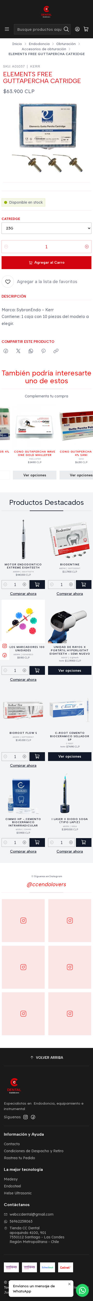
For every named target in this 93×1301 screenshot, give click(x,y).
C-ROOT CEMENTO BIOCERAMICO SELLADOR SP (69, 736)
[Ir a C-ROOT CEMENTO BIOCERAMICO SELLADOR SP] (69, 707)
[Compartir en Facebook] (6, 351)
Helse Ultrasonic (18, 1193)
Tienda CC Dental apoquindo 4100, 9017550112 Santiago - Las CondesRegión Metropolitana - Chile (37, 1235)
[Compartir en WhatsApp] (31, 351)
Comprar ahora (23, 593)
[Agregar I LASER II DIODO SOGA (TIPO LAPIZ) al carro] (83, 842)
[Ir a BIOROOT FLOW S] (23, 707)
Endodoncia (39, 44)
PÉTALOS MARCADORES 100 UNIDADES (23, 648)
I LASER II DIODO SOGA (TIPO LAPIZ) (70, 820)
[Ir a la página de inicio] (46, 11)
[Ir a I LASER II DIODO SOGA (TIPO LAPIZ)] (69, 793)
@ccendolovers (46, 884)
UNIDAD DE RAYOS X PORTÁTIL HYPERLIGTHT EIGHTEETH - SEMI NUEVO (70, 650)
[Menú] (7, 29)
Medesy (11, 1179)
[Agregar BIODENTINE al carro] (83, 584)
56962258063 (21, 1221)
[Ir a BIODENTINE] (69, 539)
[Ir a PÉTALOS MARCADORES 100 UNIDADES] (23, 621)
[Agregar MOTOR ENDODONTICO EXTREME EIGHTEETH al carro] (37, 584)
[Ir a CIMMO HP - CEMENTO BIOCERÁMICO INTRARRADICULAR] (23, 793)
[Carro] (86, 29)
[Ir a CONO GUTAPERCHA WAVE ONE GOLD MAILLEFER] (29, 426)
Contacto (12, 1144)
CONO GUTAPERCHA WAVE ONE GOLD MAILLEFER (29, 453)
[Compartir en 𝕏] (18, 351)
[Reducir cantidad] (6, 246)
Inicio (17, 44)
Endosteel (12, 1186)
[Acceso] (77, 29)
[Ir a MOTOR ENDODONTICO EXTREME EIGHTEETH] (23, 539)
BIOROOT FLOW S (23, 733)
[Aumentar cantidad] (86, 246)
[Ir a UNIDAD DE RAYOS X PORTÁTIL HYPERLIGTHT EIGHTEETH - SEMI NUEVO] (69, 621)
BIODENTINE (70, 564)
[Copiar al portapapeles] (56, 351)
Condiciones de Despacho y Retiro (34, 1151)
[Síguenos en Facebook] (33, 1117)
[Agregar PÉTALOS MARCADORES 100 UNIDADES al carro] (37, 670)
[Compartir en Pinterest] (43, 351)
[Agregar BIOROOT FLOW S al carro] (37, 756)
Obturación (66, 44)
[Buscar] (66, 29)
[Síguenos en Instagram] (25, 1117)
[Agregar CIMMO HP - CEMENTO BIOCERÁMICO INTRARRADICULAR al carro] (37, 842)
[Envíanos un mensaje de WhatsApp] (82, 1290)
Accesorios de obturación (44, 49)
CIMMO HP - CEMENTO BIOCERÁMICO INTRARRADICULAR (23, 822)
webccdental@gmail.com (31, 1214)
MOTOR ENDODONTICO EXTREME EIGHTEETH (23, 566)
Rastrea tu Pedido (19, 1158)
